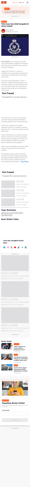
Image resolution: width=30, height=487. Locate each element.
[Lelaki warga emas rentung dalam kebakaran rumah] (6, 346)
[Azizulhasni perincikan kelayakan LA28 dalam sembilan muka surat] (6, 357)
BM (14, 2)
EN (16, 2)
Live (22, 2)
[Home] (3, 2)
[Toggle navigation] (27, 2)
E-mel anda (5, 410)
